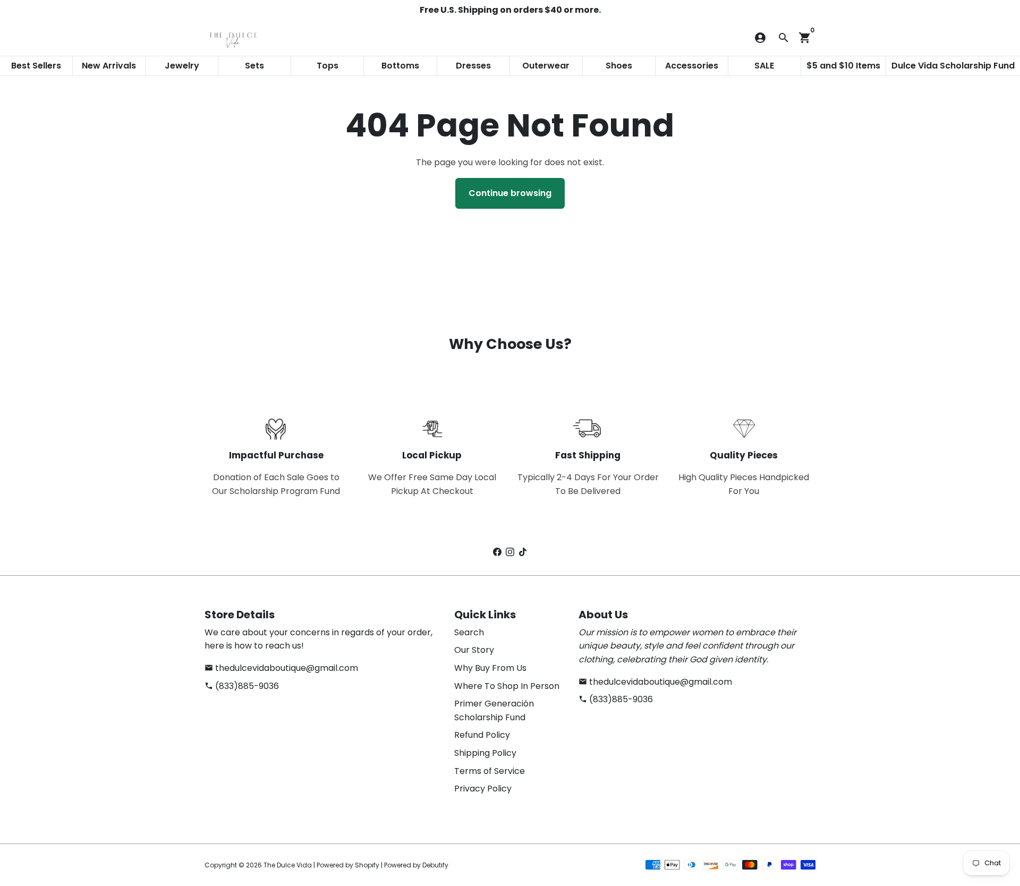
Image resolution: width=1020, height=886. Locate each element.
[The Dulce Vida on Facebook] (497, 552)
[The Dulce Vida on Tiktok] (522, 552)
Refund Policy (482, 735)
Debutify (435, 865)
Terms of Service (489, 771)
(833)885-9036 (242, 686)
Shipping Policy (485, 753)
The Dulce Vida (288, 865)
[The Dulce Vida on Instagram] (510, 552)
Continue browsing (510, 193)
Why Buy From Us (490, 668)
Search (469, 632)
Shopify (367, 865)
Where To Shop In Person (506, 686)
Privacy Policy (483, 788)
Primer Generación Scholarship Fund (494, 710)
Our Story (474, 650)
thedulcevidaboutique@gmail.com (281, 668)
